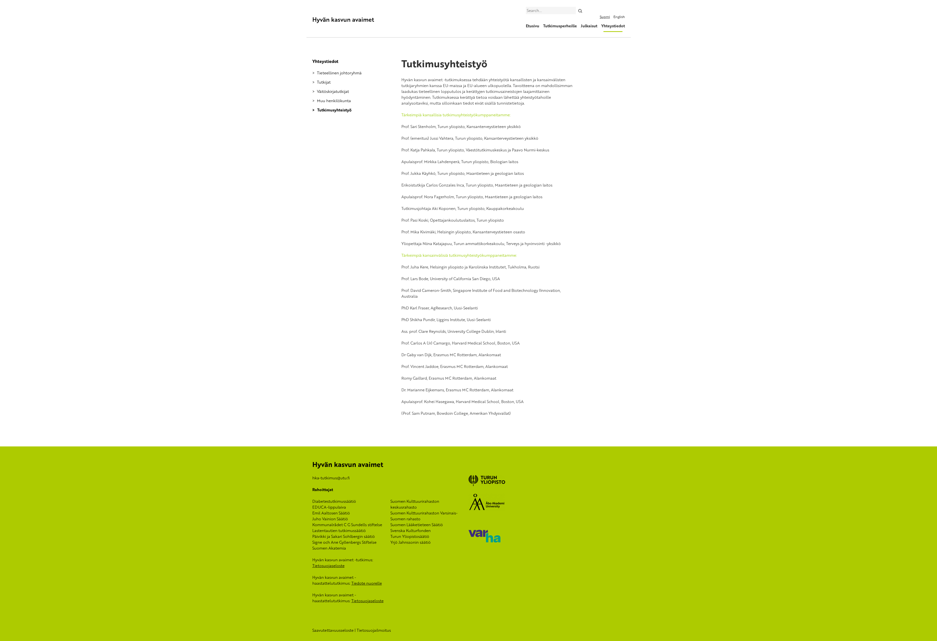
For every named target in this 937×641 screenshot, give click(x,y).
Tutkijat (324, 82)
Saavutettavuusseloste (333, 630)
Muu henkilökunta (334, 101)
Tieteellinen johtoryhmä (339, 73)
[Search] (580, 10)
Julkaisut (589, 26)
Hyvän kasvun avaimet (343, 19)
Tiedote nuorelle (366, 583)
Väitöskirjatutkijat (333, 91)
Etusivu (532, 26)
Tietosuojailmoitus (374, 630)
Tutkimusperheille (560, 26)
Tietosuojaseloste (328, 566)
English (619, 16)
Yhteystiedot (613, 26)
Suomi (605, 16)
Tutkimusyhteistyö (334, 110)
